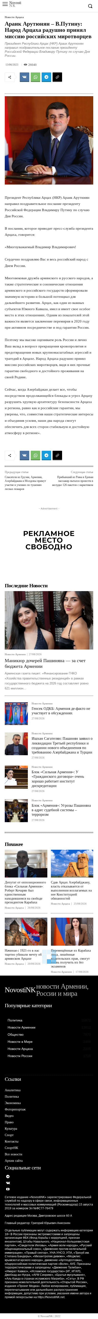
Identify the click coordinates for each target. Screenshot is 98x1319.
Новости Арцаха (14, 17)
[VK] (24, 77)
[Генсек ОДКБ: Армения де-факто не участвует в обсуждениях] (16, 713)
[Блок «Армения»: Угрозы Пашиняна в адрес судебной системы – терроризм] (16, 810)
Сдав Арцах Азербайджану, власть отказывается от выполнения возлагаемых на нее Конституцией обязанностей (71, 890)
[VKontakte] (8, 1183)
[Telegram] (46, 77)
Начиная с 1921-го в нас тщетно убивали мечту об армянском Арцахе (23, 954)
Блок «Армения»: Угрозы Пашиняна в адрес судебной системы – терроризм (61, 809)
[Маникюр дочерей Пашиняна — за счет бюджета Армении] (49, 620)
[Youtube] (8, 1189)
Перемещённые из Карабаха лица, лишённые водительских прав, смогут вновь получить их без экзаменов (71, 958)
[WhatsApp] (35, 77)
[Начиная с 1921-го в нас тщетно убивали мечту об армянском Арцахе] (26, 932)
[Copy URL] (57, 77)
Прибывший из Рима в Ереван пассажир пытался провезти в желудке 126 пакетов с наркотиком (72, 481)
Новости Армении (15, 654)
